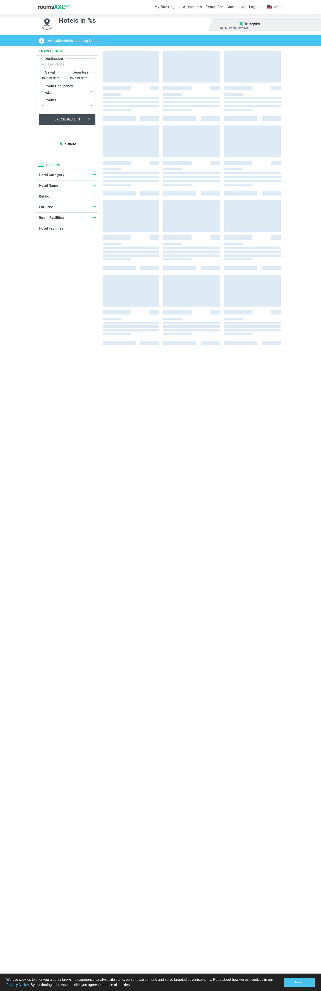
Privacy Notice (17, 985)
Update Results (67, 119)
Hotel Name (48, 186)
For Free (46, 207)
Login (254, 7)
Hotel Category (51, 175)
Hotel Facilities (51, 228)
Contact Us (236, 7)
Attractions (192, 7)
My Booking (164, 7)
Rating (44, 196)
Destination (54, 59)
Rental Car (214, 7)
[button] (132, 985)
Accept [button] (299, 982)
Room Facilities (51, 218)
